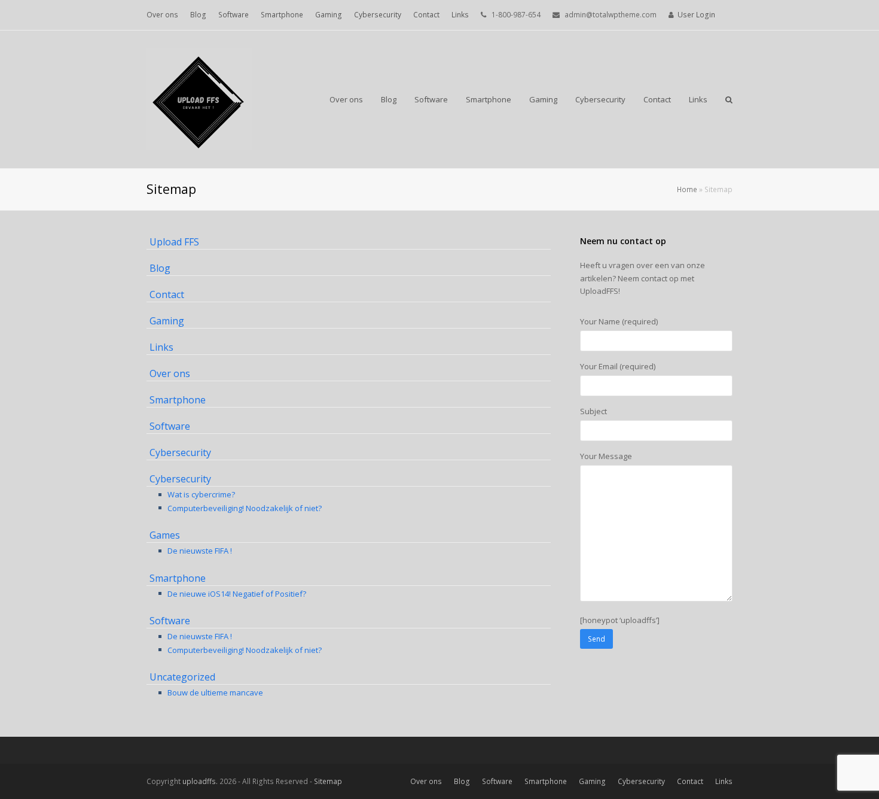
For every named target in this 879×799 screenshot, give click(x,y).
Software (169, 426)
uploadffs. (200, 781)
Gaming (166, 320)
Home (687, 189)
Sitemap (328, 781)
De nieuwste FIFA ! (199, 550)
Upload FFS (174, 241)
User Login (696, 15)
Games (164, 535)
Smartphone (177, 399)
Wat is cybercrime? (201, 494)
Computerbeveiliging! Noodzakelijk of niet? (244, 508)
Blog (159, 268)
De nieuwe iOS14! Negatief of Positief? (236, 593)
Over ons (169, 373)
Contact (166, 294)
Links (161, 347)
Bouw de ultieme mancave (215, 692)
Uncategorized (182, 676)
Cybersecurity (180, 452)
